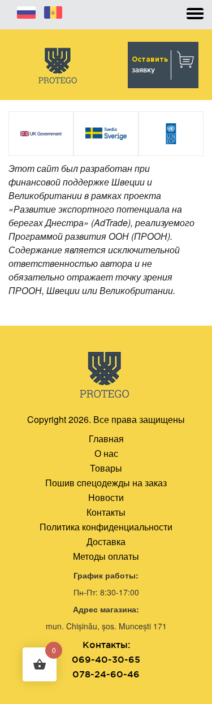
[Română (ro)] (53, 10)
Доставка (106, 541)
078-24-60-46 (106, 674)
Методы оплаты (106, 556)
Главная (106, 438)
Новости (106, 497)
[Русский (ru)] (26, 10)
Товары (106, 467)
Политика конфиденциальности (106, 526)
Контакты (106, 512)
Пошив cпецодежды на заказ (106, 482)
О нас (106, 453)
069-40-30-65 (106, 659)
